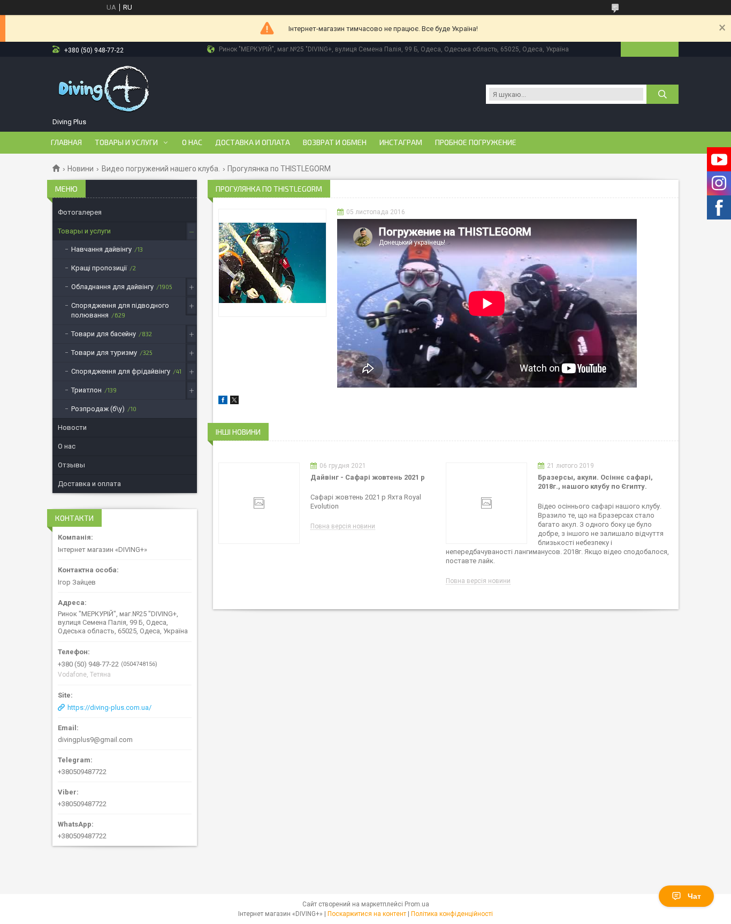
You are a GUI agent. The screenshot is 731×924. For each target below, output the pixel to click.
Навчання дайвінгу (101, 249)
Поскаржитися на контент (367, 914)
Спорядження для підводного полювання (120, 310)
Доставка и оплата (252, 142)
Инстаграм (400, 142)
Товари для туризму (104, 353)
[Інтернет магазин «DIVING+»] (104, 89)
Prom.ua (417, 904)
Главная (66, 142)
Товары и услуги (126, 142)
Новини (80, 168)
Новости (72, 427)
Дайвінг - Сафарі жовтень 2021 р (367, 477)
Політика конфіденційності (452, 914)
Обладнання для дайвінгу (112, 287)
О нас (192, 142)
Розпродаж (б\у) (98, 409)
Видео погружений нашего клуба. (161, 168)
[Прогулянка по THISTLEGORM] (272, 263)
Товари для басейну (103, 334)
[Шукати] (662, 94)
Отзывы (71, 465)
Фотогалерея (80, 212)
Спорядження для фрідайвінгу (120, 371)
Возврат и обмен (335, 142)
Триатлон (86, 390)
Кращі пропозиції (99, 268)
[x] (234, 402)
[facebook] (222, 402)
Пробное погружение (475, 142)
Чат (694, 896)
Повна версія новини (342, 526)
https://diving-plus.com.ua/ (109, 707)
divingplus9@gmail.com (95, 740)
